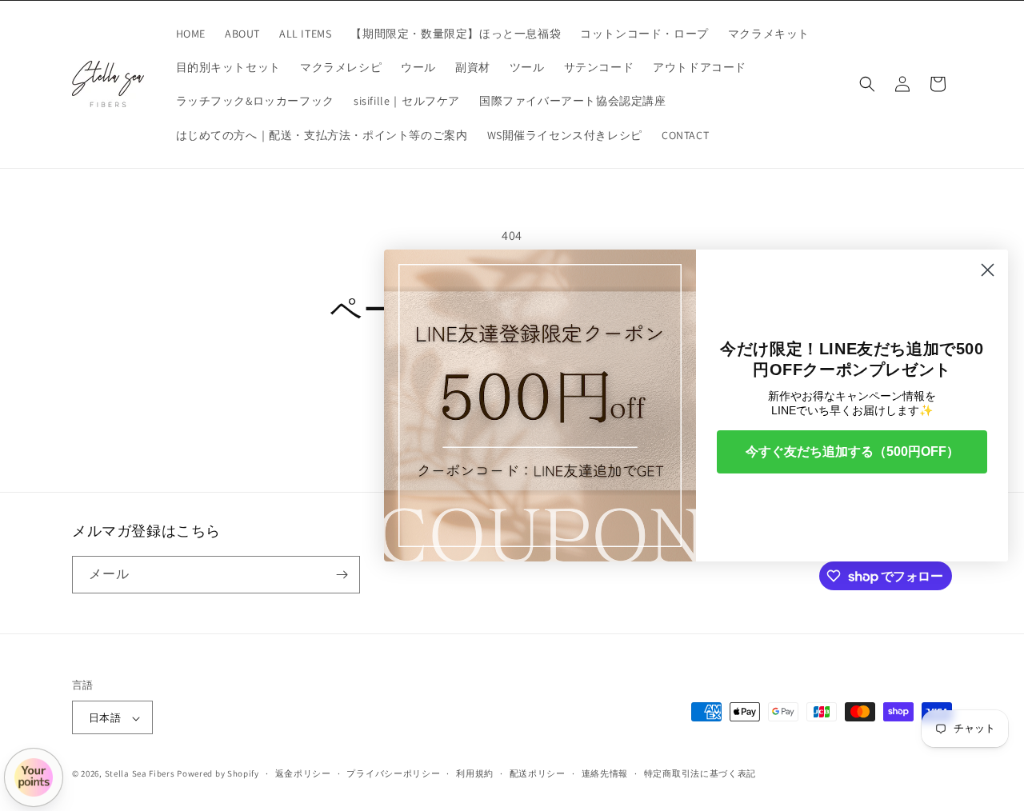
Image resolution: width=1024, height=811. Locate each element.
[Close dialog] (988, 270)
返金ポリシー (303, 773)
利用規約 (475, 773)
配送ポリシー (538, 773)
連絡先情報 (605, 773)
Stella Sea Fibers (140, 774)
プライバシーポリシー (393, 773)
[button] (867, 84)
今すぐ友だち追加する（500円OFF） (852, 451)
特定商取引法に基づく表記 (700, 773)
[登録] (341, 574)
